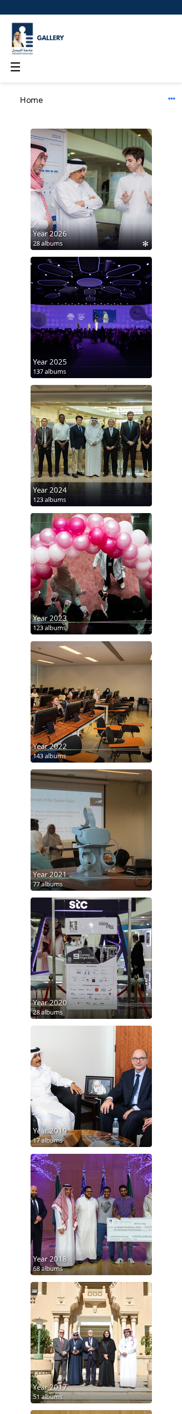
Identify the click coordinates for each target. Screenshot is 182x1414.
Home (31, 99)
